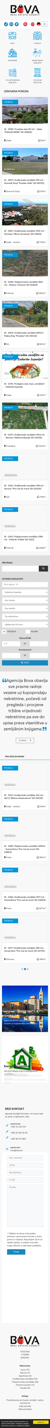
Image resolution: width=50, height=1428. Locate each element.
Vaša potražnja (25, 1409)
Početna (25, 1352)
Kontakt (25, 1358)
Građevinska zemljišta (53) (25, 1379)
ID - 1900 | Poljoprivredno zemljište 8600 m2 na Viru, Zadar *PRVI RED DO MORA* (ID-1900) (24, 951)
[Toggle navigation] (44, 24)
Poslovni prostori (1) (25, 1385)
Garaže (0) (25, 1388)
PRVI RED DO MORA (14, 757)
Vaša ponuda (25, 1406)
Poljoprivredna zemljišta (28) (25, 1382)
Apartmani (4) (25, 1376)
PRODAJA (11, 632)
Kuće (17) (25, 1370)
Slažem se (41, 1422)
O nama (22, 740)
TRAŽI (26, 663)
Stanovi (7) (25, 1373)
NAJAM (34, 632)
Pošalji (16, 1252)
